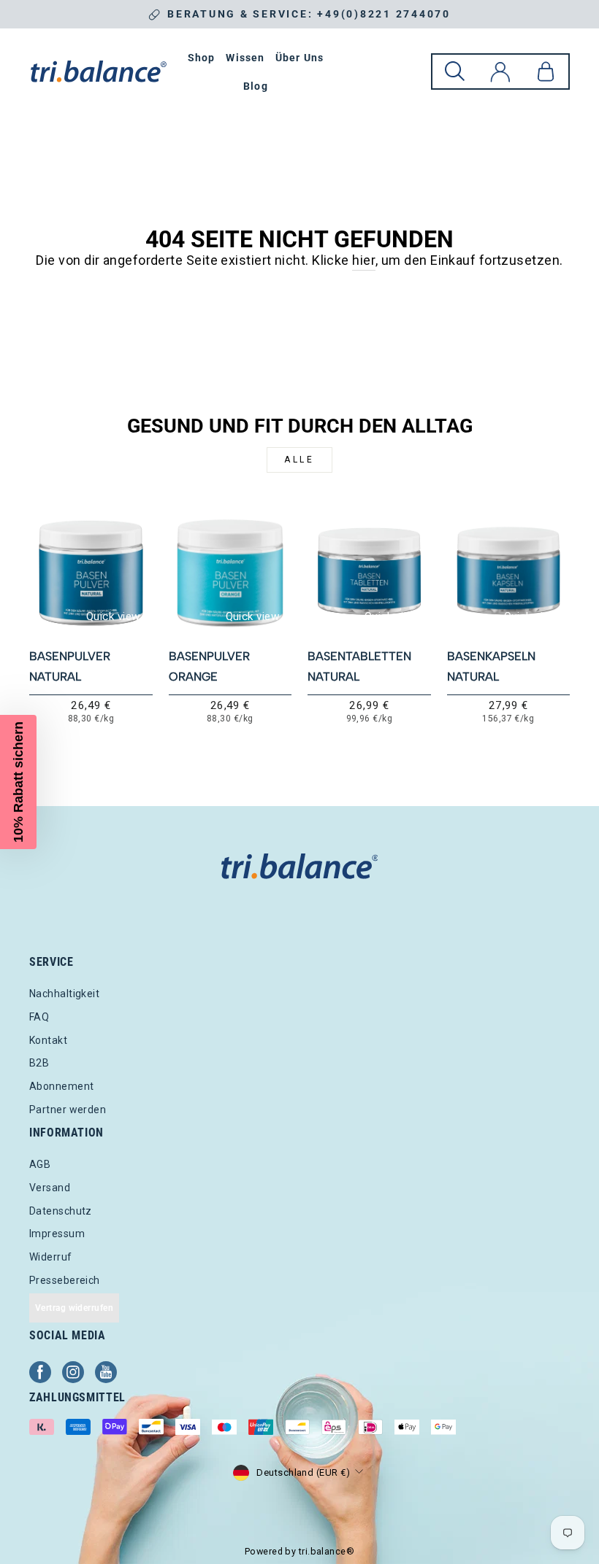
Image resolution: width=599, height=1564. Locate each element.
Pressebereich (64, 1280)
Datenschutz (60, 1211)
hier (363, 260)
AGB (39, 1164)
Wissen (245, 57)
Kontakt (48, 1040)
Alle (299, 459)
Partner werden (67, 1109)
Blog (255, 86)
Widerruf (50, 1257)
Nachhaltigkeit (64, 993)
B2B (39, 1063)
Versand (49, 1187)
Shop (201, 57)
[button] (18, 782)
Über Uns (299, 57)
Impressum (57, 1233)
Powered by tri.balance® (299, 1551)
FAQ (39, 1017)
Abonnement (61, 1086)
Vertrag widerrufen (74, 1308)
